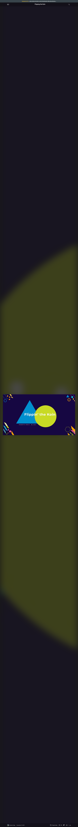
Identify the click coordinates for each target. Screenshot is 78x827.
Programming (54, 825)
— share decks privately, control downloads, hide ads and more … (39, 1)
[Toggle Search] (69, 4)
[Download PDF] (70, 825)
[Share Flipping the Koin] (63, 825)
